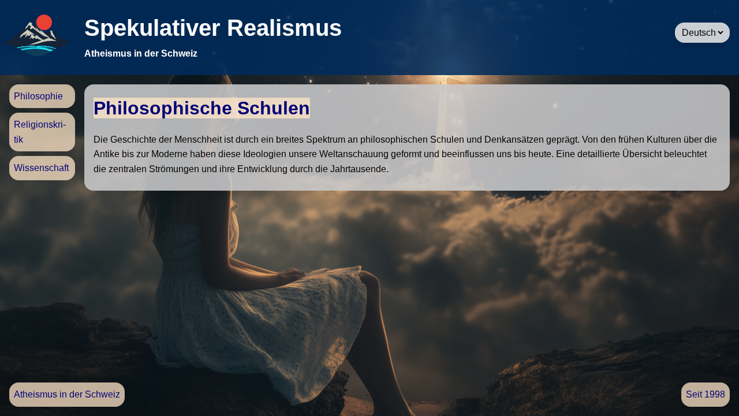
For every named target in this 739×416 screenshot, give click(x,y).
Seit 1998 (705, 394)
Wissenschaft (41, 168)
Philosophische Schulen (202, 108)
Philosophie (38, 96)
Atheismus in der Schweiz (67, 394)
